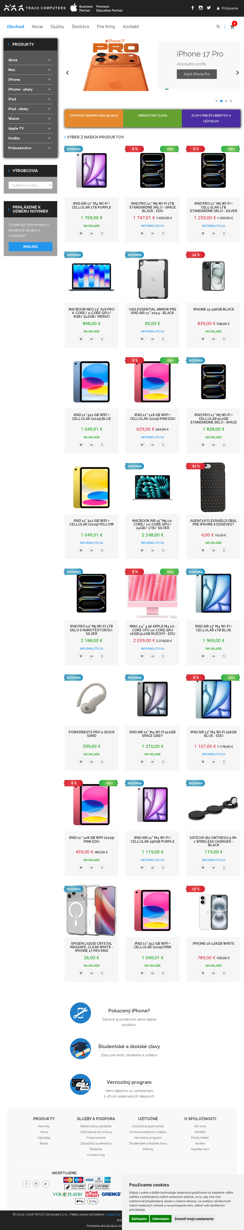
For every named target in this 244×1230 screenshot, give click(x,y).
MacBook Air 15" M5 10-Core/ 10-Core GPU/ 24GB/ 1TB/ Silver (152, 524)
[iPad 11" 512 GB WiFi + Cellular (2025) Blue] (91, 381)
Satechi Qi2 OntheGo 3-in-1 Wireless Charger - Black (213, 841)
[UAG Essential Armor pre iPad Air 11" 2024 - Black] (152, 276)
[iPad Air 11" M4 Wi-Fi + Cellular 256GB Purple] (152, 804)
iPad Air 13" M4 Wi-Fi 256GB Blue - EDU (213, 734)
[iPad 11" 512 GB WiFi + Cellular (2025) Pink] (152, 910)
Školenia (96, 1149)
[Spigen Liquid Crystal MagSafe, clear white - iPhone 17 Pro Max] (91, 910)
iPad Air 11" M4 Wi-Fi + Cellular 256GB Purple (153, 839)
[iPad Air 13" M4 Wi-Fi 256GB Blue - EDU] (213, 699)
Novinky (44, 1126)
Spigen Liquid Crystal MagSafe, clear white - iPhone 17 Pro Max (91, 947)
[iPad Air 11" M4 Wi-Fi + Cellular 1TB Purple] (91, 170)
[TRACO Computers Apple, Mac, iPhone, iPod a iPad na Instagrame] (200, 8)
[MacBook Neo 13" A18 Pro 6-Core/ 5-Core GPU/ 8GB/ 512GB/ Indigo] (91, 276)
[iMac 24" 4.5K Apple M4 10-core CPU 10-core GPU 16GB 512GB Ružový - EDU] (152, 593)
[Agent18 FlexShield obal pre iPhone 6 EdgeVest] (213, 487)
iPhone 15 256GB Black (213, 309)
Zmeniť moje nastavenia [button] (194, 1219)
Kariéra (200, 1143)
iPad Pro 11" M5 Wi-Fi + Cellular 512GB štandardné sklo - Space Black (213, 420)
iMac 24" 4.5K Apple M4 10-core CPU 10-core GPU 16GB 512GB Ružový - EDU (152, 630)
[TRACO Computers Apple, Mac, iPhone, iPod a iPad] (35, 7)
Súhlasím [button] (139, 1219)
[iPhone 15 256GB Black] (213, 276)
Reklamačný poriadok (96, 1126)
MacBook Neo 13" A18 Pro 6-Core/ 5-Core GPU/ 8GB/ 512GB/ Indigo (91, 313)
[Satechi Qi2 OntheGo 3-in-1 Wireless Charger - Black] (213, 804)
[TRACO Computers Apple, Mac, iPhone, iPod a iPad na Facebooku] (192, 8)
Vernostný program (129, 1082)
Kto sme (200, 1126)
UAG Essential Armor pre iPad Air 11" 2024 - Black (152, 311)
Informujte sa (152, 226)
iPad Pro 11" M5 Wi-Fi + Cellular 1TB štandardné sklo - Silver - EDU (213, 209)
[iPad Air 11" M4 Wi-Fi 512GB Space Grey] (152, 699)
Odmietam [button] (160, 1219)
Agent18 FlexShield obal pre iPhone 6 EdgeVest (213, 522)
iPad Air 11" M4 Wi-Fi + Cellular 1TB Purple (91, 205)
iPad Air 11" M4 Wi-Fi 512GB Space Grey (152, 734)
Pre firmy (106, 26)
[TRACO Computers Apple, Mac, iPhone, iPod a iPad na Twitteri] (208, 8)
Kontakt (131, 26)
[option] (152, 64)
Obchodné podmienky (148, 1126)
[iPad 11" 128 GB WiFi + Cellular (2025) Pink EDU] (152, 381)
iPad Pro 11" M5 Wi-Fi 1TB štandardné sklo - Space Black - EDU (152, 207)
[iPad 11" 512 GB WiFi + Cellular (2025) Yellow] (91, 487)
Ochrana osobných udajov (148, 1132)
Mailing (30, 247)
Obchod (15, 26)
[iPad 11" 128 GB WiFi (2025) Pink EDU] (91, 804)
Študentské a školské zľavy (129, 1046)
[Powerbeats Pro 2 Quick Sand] (91, 699)
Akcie (37, 26)
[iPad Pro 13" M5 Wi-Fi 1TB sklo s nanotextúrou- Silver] (91, 593)
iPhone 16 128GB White (213, 943)
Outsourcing (96, 1155)
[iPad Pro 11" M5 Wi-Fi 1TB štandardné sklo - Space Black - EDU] (152, 170)
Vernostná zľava (152, 115)
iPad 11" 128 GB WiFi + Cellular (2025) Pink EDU (152, 416)
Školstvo (80, 26)
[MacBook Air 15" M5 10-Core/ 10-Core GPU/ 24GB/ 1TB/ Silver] (152, 487)
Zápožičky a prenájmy (96, 1143)
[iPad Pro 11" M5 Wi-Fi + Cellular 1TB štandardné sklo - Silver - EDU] (213, 170)
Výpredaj (43, 1137)
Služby (57, 26)
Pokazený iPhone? (129, 1011)
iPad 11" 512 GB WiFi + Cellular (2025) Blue (91, 416)
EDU (170, 149)
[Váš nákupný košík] (232, 25)
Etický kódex (200, 1137)
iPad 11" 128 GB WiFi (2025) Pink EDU (91, 839)
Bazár (44, 1143)
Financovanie (96, 1137)
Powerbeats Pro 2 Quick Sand (92, 734)
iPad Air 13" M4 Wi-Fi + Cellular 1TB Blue (213, 628)
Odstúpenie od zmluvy (96, 1132)
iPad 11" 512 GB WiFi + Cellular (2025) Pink (152, 945)
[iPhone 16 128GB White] (213, 910)
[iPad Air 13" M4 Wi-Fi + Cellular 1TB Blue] (213, 593)
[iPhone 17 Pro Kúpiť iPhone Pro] (117, 64)
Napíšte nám (200, 1149)
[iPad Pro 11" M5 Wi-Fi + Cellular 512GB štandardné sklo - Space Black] (213, 381)
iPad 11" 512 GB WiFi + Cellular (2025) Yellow (91, 522)
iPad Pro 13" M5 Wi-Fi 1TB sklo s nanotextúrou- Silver (91, 630)
